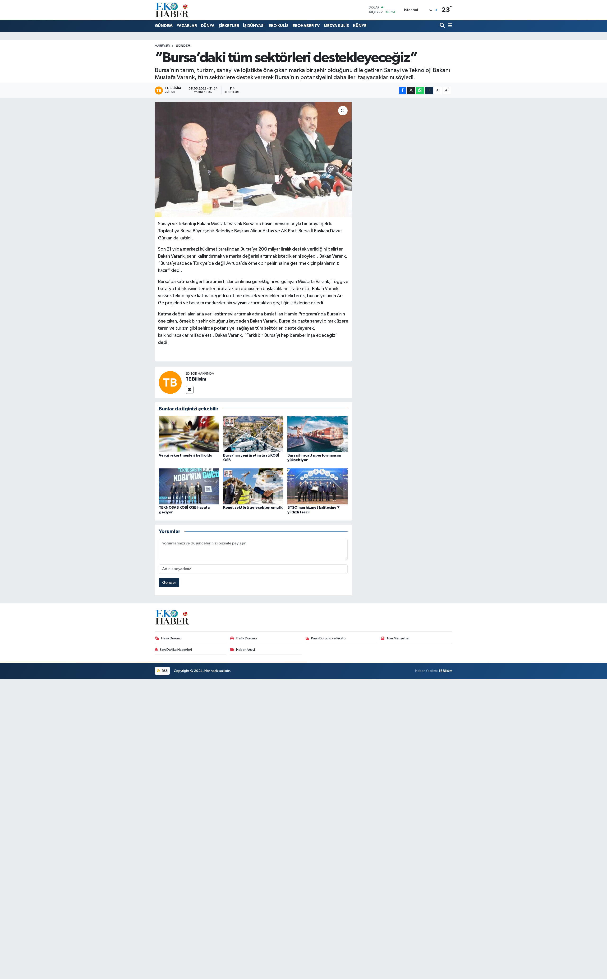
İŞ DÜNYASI (254, 26)
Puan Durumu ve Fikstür (329, 638)
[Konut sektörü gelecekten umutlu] (253, 486)
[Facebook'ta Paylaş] (402, 90)
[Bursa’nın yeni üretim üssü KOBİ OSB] (253, 434)
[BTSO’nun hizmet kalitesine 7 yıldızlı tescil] (317, 486)
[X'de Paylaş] (411, 90)
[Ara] (443, 26)
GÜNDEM (164, 26)
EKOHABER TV (306, 26)
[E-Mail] (189, 390)
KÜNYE (360, 26)
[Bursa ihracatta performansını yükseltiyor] (317, 434)
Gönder (169, 583)
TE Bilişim (445, 671)
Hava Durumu (171, 638)
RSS (164, 671)
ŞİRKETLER (229, 26)
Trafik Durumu (246, 638)
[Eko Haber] (172, 10)
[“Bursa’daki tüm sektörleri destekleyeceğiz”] (253, 159)
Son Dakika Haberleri (176, 649)
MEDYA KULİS (336, 26)
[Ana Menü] (449, 26)
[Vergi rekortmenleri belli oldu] (189, 434)
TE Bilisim (196, 379)
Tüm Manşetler (398, 638)
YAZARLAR (187, 26)
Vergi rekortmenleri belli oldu (185, 455)
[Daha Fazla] (429, 90)
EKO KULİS (279, 26)
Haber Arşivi (245, 649)
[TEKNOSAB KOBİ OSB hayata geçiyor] (189, 486)
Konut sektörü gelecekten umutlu (253, 507)
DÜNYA (208, 26)
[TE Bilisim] (170, 382)
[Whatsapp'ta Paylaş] (420, 90)
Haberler (162, 46)
